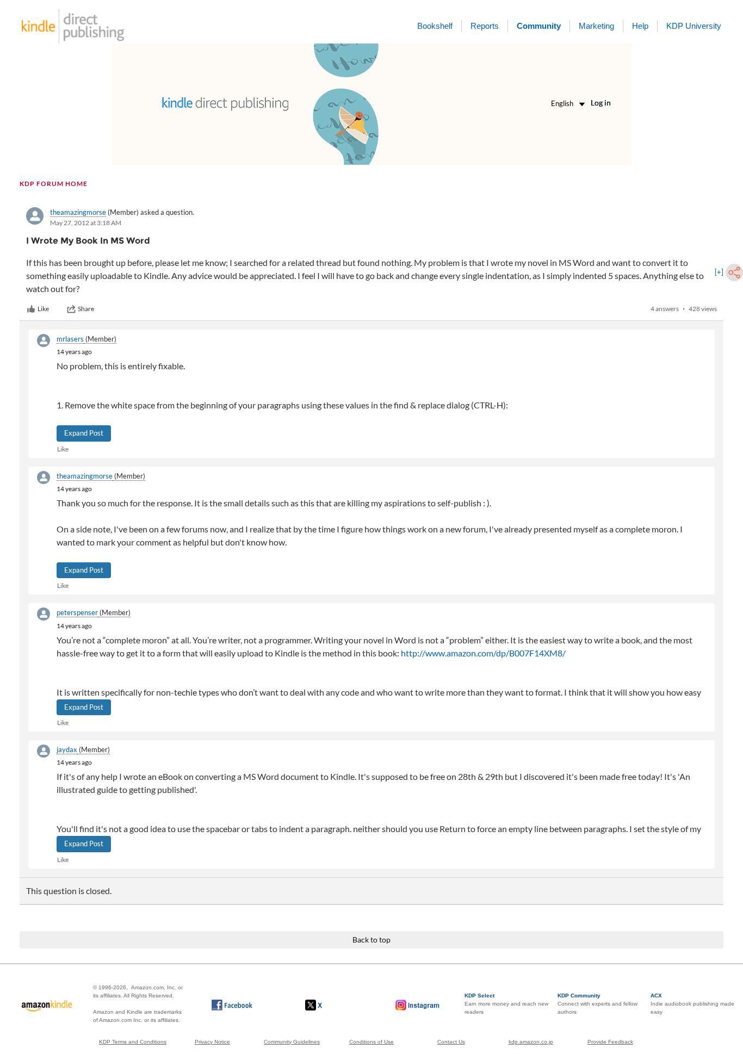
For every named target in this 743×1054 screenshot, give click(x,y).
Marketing (596, 25)
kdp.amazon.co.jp (531, 1042)
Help (640, 25)
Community (539, 25)
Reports (484, 25)
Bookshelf (435, 25)
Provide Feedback (610, 1042)
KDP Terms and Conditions (132, 1042)
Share (86, 309)
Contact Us (451, 1042)
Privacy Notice (212, 1042)
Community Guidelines (292, 1042)
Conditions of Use (371, 1042)
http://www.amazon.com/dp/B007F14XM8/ (483, 653)
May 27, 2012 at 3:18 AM (85, 223)
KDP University (693, 25)
